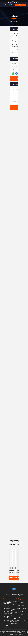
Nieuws (21, 611)
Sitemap (21, 617)
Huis (11, 21)
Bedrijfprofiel (21, 602)
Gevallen (21, 614)
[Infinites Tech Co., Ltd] (10, 5)
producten (16, 21)
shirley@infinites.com (15, 1)
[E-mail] (17, 74)
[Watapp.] (13, 73)
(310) (16, 53)
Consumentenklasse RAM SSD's (18, 24)
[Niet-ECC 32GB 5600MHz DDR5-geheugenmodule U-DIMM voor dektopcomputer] (15, 559)
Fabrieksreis (21, 605)
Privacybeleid (21, 620)
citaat (20, 4)
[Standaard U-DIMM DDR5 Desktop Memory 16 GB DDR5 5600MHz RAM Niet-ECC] (12, 559)
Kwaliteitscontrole (21, 608)
